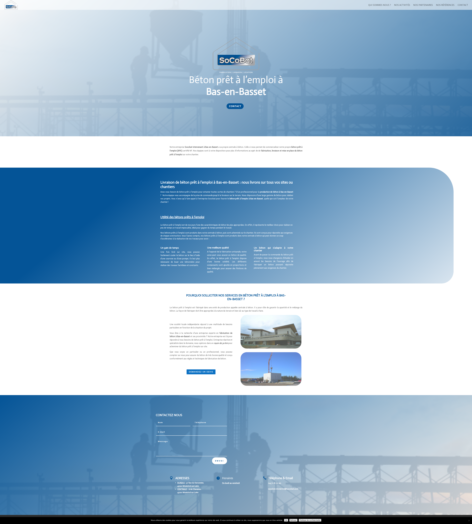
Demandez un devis (201, 372)
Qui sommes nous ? (379, 5)
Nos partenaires (423, 5)
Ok (286, 520)
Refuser (293, 520)
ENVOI (219, 460)
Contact (463, 5)
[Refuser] (469, 520)
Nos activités (402, 5)
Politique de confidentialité (310, 520)
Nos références (445, 5)
